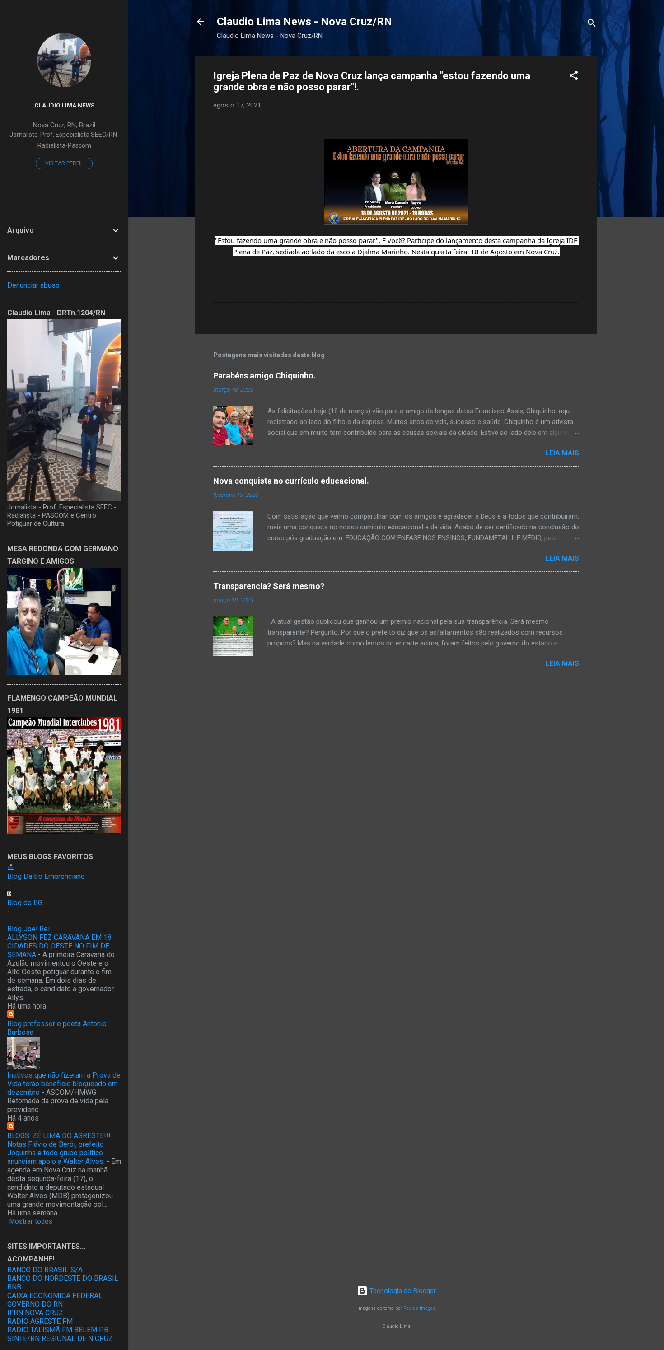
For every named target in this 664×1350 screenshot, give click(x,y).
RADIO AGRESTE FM (40, 1321)
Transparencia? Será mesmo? (268, 586)
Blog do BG (24, 902)
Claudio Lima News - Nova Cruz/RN (304, 21)
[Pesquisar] (591, 24)
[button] (573, 77)
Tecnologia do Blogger (402, 1291)
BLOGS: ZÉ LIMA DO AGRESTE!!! (59, 1135)
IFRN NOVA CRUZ (35, 1312)
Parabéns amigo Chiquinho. (264, 375)
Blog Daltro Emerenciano (46, 876)
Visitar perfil (64, 163)
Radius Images (419, 1308)
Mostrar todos (30, 1221)
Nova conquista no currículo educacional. (291, 481)
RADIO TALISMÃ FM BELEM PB (57, 1330)
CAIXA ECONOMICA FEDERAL (55, 1295)
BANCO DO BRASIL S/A (45, 1270)
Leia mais (562, 453)
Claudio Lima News (64, 105)
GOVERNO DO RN (35, 1304)
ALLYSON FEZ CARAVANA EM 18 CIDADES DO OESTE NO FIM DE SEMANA (59, 946)
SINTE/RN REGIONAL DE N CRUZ (60, 1338)
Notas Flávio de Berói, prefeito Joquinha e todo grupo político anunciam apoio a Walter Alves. (56, 1153)
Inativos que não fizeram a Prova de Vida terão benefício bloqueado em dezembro (64, 1084)
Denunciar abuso (33, 285)
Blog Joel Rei (28, 929)
